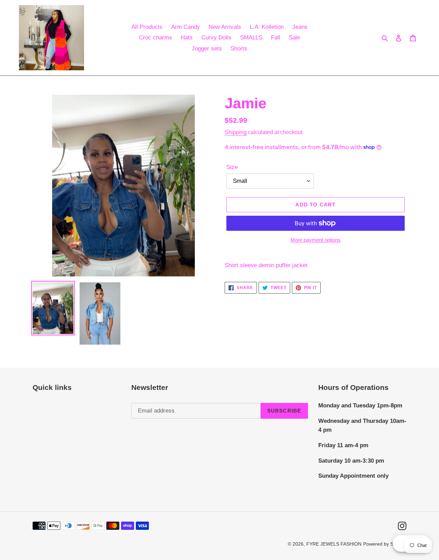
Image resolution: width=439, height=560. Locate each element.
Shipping (236, 132)
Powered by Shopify (384, 544)
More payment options (315, 240)
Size (232, 167)
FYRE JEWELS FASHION (333, 544)
